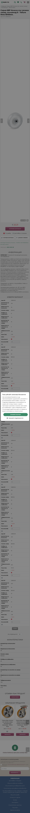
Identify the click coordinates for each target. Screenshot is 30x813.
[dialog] (15, 406)
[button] (15, 418)
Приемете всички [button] (15, 414)
